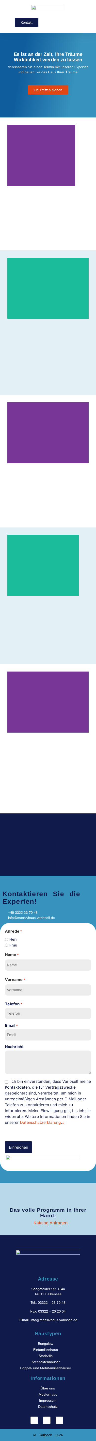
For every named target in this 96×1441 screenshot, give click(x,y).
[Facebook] (34, 1420)
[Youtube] (59, 1420)
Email (11, 1025)
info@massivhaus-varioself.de (54, 1320)
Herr (13, 939)
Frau (13, 945)
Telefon (13, 1004)
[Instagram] (46, 1420)
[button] (76, 21)
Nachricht (14, 1047)
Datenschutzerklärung (40, 1122)
